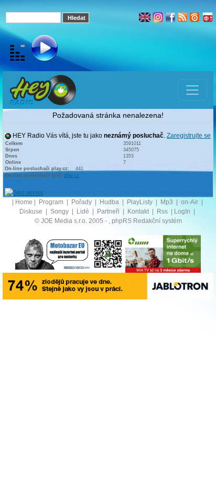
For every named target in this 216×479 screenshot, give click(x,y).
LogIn (183, 211)
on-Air (190, 202)
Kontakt (138, 211)
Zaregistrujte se (189, 135)
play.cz (71, 175)
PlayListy (140, 202)
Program (52, 202)
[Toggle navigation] (192, 90)
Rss (163, 211)
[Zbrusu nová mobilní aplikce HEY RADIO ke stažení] (108, 253)
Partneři (109, 211)
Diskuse (31, 211)
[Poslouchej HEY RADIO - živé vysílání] (36, 49)
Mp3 (167, 202)
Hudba (110, 202)
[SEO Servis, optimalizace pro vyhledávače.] (24, 192)
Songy (60, 211)
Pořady (82, 202)
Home (24, 202)
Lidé (84, 211)
